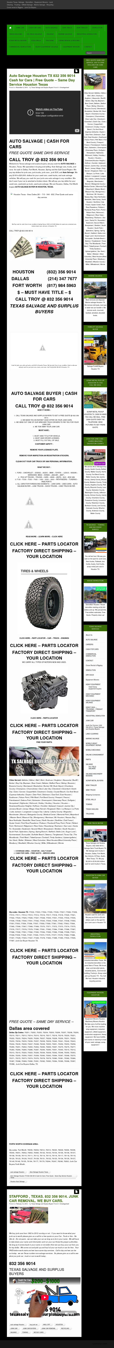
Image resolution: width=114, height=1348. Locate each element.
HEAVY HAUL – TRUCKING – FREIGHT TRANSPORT (94, 709)
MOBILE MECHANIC (93, 750)
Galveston (36, 800)
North (44, 820)
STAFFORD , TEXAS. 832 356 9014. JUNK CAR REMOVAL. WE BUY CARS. (43, 1198)
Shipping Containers (93, 795)
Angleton (57, 780)
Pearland (51, 823)
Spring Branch (41, 831)
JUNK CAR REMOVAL (48, 1328)
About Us (89, 635)
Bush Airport (58, 786)
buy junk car (33, 1325)
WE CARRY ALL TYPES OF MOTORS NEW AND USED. (44, 662)
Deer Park (37, 794)
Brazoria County (16, 786)
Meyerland (74, 814)
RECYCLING (65, 1328)
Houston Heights (24, 806)
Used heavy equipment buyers (95, 688)
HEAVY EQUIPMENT (93, 684)
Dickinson (46, 794)
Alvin (42, 780)
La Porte (75, 808)
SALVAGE (50, 34)
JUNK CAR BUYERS (29, 1328)
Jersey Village (29, 808)
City (31, 817)
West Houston (52, 840)
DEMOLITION (97, 28)
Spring (31, 831)
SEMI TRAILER (82, 28)
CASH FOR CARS (35, 28)
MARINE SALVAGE (65, 34)
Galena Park (26, 800)
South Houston (69, 828)
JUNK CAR (20, 28)
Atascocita (67, 780)
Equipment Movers (71, 47)
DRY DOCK (90, 675)
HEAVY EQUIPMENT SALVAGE (46, 47)
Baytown (26, 783)
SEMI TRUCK (67, 28)
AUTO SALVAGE (52, 28)
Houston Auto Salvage (17, 1181)
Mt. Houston (59, 817)
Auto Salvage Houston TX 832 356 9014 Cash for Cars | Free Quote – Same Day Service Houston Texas (42, 80)
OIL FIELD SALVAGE (34, 34)
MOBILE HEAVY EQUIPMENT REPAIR (93, 744)
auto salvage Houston (17, 1172)
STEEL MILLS (36, 40)
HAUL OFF (46, 1325)
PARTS (88, 759)
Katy (37, 808)
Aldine (31, 780)
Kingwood (51, 808)
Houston (56, 803)
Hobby (41, 803)
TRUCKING (50, 40)
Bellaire (45, 783)
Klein (59, 808)
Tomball (45, 837)
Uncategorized (64, 87)
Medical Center (49, 814)
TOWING (25, 1332)
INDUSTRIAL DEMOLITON (87, 34)
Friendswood (14, 800)
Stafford (52, 831)
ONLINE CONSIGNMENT (95, 755)
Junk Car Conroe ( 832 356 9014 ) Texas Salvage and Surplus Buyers (95, 727)
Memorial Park (63, 814)
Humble (44, 806)
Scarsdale (17, 828)
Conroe (22, 791)
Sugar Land (70, 831)
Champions (20, 788)
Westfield (22, 843)
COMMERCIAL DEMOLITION (20, 47)
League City (37, 811)
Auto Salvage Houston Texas (39, 1172)
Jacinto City (69, 806)
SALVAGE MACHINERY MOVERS (94, 775)
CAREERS (89, 644)
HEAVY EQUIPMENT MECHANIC (93, 695)
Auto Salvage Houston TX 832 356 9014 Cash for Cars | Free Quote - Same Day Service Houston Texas (41, 1177)
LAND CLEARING (92, 734)
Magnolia (67, 811)
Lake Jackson (15, 811)
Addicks (25, 780)
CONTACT (88, 47)
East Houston (65, 794)
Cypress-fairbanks (17, 794)
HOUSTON (59, 1325)
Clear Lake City (45, 788)
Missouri (26, 817)
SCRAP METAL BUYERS (18, 40)
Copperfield (31, 791)
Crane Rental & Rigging (69, 40)
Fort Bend (44, 797)
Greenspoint (47, 800)
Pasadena (34, 823)
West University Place (67, 840)
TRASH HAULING (15, 34)
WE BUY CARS (38, 1332)
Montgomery (39, 817)
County (51, 797)
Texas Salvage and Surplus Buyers (30, 16)
